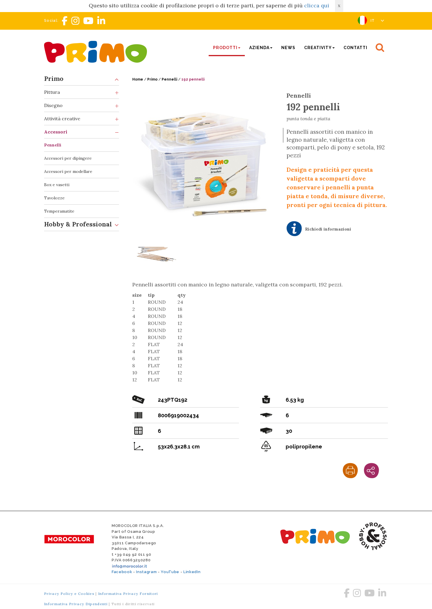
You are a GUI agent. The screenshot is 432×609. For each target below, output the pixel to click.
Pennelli (52, 145)
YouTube (170, 572)
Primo (53, 79)
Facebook (122, 572)
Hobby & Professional (78, 224)
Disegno (53, 105)
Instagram (146, 572)
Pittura (52, 92)
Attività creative (62, 118)
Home (137, 79)
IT (373, 21)
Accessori (55, 132)
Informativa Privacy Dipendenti (76, 604)
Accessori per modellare (68, 171)
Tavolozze (54, 198)
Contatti (355, 47)
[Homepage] (97, 51)
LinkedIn (191, 572)
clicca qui (316, 5)
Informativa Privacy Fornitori (128, 593)
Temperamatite (59, 211)
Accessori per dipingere (68, 158)
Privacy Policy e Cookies (69, 593)
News (288, 47)
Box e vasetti (56, 184)
